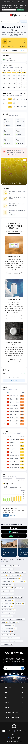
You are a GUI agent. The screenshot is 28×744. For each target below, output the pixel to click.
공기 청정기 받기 (12, 214)
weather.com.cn (15, 377)
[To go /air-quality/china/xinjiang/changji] (14, 411)
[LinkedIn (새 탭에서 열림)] (22, 674)
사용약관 (14, 734)
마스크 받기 (11, 207)
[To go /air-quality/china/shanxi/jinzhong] (14, 424)
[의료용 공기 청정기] (14, 288)
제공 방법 (12, 515)
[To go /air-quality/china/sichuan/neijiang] (14, 417)
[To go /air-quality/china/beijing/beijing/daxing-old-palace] (14, 448)
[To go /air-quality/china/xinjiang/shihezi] (14, 405)
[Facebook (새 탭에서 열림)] (6, 674)
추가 (24, 21)
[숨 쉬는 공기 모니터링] (14, 245)
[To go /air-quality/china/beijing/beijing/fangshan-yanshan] (14, 455)
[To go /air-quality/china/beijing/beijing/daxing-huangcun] (14, 464)
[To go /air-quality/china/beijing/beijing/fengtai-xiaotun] (14, 452)
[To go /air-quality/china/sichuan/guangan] (14, 395)
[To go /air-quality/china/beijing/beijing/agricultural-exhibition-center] (14, 439)
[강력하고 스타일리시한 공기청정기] (14, 331)
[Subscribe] (22, 668)
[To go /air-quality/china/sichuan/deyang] (14, 398)
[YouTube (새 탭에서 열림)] (14, 674)
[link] (19, 15)
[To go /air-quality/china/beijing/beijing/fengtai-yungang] (14, 458)
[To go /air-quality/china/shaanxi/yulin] (14, 420)
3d (21, 93)
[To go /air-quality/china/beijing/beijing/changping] (14, 461)
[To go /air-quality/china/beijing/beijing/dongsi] (14, 445)
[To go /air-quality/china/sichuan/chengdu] (14, 414)
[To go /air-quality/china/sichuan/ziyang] (14, 408)
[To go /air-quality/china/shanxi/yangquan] (14, 402)
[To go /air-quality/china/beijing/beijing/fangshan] (14, 442)
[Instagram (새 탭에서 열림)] (18, 674)
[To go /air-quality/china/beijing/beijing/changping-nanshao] (14, 467)
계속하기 (20, 9)
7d (24, 93)
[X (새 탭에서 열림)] (10, 674)
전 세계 (2, 21)
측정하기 (10, 200)
